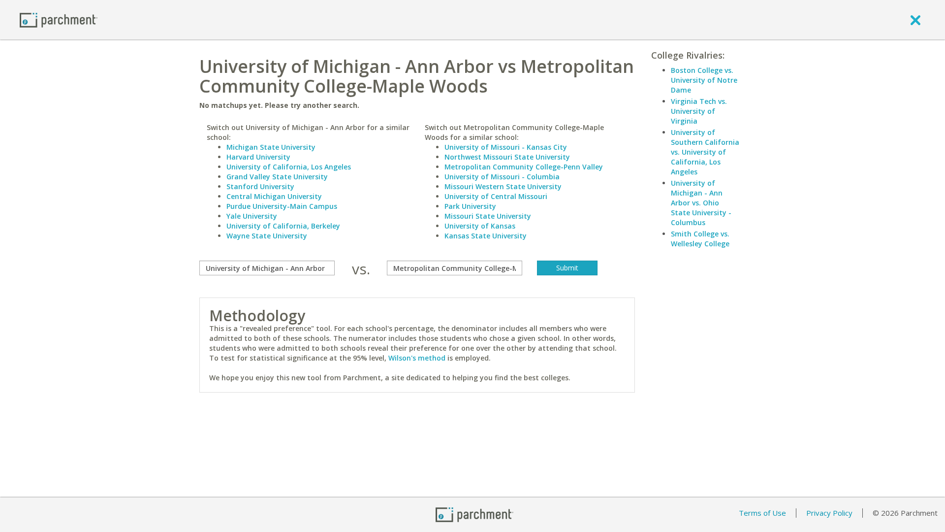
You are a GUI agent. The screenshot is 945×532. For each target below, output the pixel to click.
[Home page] (58, 19)
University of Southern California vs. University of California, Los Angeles (705, 152)
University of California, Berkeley (283, 226)
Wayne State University (266, 235)
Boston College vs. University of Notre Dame (704, 80)
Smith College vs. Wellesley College (700, 238)
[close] (915, 20)
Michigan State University (270, 147)
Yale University (251, 216)
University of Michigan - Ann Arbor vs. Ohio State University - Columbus (701, 202)
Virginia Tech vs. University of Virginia (699, 111)
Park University (470, 206)
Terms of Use (762, 513)
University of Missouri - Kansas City (505, 147)
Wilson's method (416, 358)
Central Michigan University (274, 196)
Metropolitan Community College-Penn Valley (523, 166)
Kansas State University (485, 235)
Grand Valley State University (277, 176)
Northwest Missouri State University (507, 157)
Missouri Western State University (503, 186)
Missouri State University (487, 216)
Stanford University (260, 186)
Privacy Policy (829, 513)
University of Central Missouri (495, 196)
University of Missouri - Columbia (502, 176)
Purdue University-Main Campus (281, 206)
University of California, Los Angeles (288, 166)
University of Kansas (479, 226)
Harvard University (258, 157)
